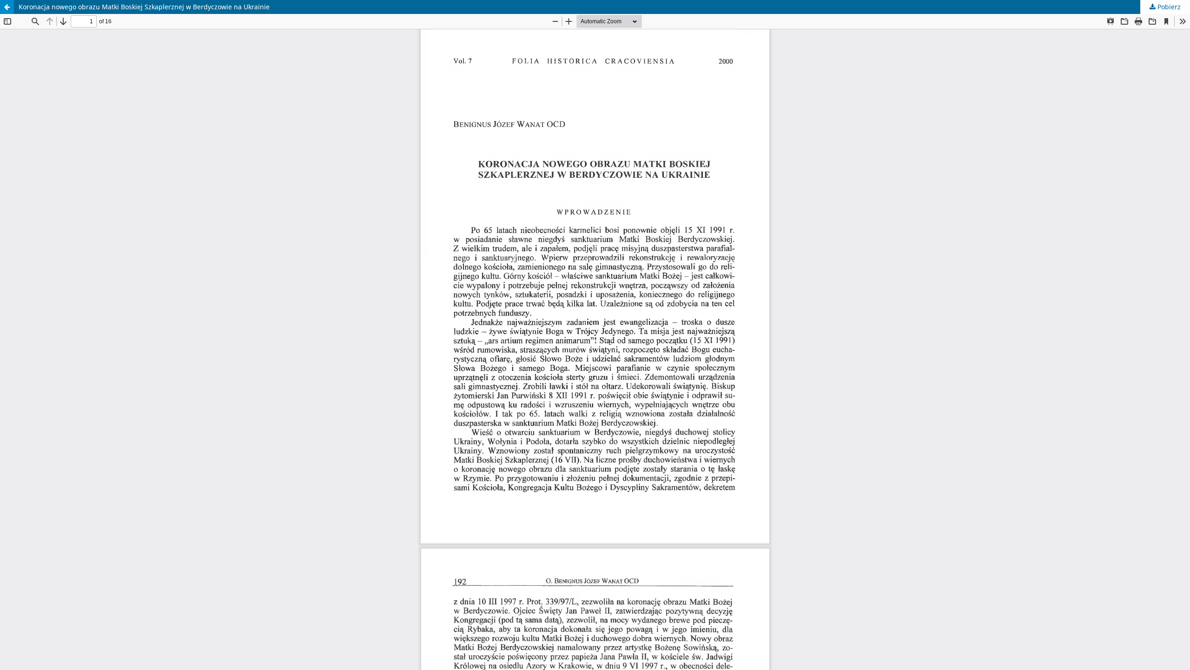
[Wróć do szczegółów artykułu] (7, 7)
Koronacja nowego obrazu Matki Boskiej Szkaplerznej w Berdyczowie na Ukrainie (144, 6)
